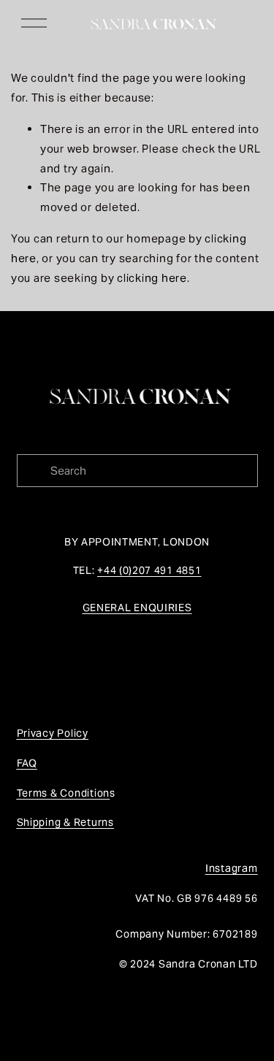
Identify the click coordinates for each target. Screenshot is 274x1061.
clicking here (152, 278)
